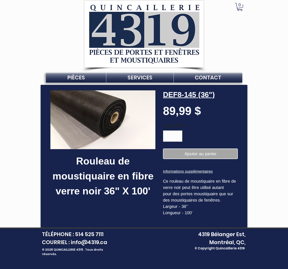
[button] (240, 7)
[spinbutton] (172, 136)
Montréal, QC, (227, 242)
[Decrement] (168, 136)
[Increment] (177, 136)
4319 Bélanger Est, (221, 234)
